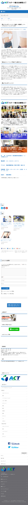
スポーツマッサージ (5, 393)
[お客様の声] (9, 321)
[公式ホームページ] (10, 380)
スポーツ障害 (4, 400)
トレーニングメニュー (5, 488)
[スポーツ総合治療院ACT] (14, 3)
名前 (2, 277)
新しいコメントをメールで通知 (7, 291)
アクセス (2, 493)
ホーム (2, 455)
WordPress (8, 501)
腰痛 (3, 413)
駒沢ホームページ (4, 479)
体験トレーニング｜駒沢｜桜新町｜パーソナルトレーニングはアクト (6, 224)
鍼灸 (3, 408)
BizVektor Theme (14, 501)
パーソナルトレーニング (7, 387)
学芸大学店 (4, 423)
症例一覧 (2, 458)
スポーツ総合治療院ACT (12, 500)
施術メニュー (3, 486)
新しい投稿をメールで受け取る (7, 293)
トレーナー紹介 (3, 491)
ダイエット (4, 436)
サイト (2, 283)
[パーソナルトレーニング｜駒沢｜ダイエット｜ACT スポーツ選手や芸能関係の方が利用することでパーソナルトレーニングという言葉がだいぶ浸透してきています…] (6, 235)
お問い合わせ (3, 463)
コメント (3, 267)
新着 (3, 405)
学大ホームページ (4, 481)
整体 (3, 395)
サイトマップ (3, 461)
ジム (3, 418)
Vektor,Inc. (20, 501)
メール (2, 280)
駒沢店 (25, 29)
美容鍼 (3, 410)
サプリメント (4, 403)
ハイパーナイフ (4, 431)
